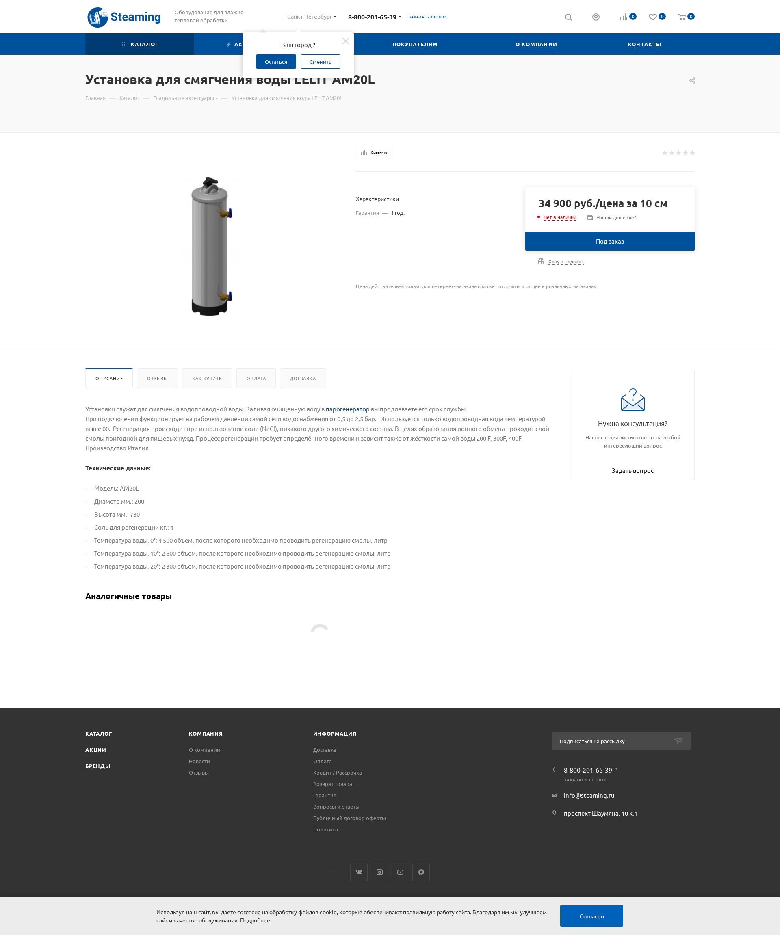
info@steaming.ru (589, 795)
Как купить (207, 378)
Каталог (99, 733)
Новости (199, 761)
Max (421, 872)
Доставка (303, 378)
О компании (204, 749)
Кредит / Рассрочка (337, 772)
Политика (325, 829)
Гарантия (324, 795)
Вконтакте (359, 872)
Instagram (379, 872)
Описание (109, 378)
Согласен (592, 916)
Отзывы (157, 378)
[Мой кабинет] (596, 18)
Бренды (97, 765)
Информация (335, 733)
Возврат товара (332, 783)
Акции (95, 749)
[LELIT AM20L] (213, 248)
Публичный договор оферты (349, 817)
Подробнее (255, 920)
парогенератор (348, 409)
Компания (206, 733)
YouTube (400, 872)
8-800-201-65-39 (372, 17)
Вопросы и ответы (336, 806)
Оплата (256, 378)
